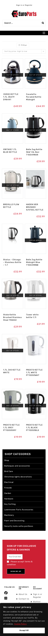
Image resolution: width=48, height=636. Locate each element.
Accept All (24, 630)
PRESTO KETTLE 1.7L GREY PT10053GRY (11, 427)
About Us (23, 594)
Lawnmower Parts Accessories (18, 510)
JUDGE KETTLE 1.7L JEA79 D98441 (10, 97)
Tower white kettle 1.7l (32, 316)
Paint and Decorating (14, 521)
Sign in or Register (24, 5)
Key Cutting (10, 504)
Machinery (9, 515)
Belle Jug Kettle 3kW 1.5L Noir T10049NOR (34, 152)
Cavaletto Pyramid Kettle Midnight (33, 97)
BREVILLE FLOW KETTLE (11, 205)
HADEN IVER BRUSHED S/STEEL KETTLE (34, 207)
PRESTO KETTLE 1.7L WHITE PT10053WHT (34, 372)
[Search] (42, 23)
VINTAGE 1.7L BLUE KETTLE (10, 150)
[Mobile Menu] (44, 33)
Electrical (8, 482)
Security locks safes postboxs (18, 526)
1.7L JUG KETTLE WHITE (11, 371)
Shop (6, 460)
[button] (12, 61)
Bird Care (8, 471)
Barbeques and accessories (17, 466)
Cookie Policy (20, 624)
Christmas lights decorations (18, 477)
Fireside (8, 488)
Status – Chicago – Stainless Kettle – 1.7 (12, 262)
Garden (7, 493)
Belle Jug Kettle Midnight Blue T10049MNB (34, 262)
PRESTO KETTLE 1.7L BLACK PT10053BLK (34, 427)
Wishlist (36, 602)
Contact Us (24, 599)
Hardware (8, 499)
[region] (24, 619)
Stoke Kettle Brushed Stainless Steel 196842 (12, 317)
